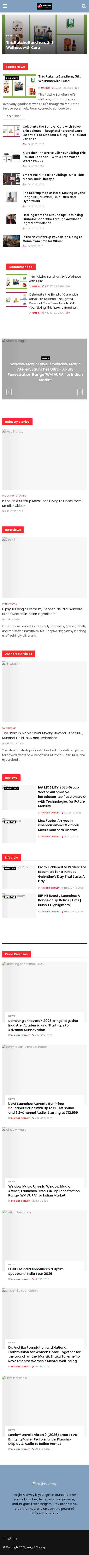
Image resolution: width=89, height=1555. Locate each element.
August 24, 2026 (34, 166)
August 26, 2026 (63, 87)
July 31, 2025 (71, 836)
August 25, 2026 (34, 144)
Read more (14, 116)
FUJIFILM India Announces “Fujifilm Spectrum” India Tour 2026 (36, 1271)
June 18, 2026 (41, 1279)
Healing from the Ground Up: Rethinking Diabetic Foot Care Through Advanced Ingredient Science (53, 219)
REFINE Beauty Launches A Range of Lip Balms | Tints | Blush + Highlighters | (59, 900)
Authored (9, 728)
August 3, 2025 (72, 812)
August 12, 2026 (43, 1118)
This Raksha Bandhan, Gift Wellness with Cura (29, 45)
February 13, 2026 (74, 888)
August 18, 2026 (34, 246)
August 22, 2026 (34, 184)
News (45, 358)
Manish (45, 87)
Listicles (12, 78)
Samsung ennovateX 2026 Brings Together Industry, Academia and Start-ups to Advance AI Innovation (43, 1025)
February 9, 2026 (73, 911)
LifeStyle (10, 822)
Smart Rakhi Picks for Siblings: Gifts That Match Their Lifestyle (53, 177)
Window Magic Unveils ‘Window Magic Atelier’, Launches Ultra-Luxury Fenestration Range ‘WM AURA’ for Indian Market (45, 371)
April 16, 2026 (42, 1449)
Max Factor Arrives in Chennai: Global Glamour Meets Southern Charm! (58, 825)
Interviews (9, 604)
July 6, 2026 (41, 1201)
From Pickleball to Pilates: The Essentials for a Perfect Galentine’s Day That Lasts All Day (62, 874)
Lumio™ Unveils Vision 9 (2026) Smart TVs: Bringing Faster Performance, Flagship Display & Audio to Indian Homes (42, 1439)
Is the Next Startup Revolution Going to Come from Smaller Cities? (52, 239)
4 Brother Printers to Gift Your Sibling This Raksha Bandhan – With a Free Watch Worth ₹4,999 (54, 157)
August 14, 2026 (43, 1035)
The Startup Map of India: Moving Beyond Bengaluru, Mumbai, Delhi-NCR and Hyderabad (54, 197)
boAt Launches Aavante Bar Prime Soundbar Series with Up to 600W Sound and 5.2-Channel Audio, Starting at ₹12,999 (43, 1108)
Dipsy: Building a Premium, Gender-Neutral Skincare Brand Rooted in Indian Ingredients (42, 611)
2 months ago (46, 388)
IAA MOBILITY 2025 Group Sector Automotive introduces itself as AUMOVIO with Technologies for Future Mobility (62, 796)
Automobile (11, 789)
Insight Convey (50, 812)
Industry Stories (14, 496)
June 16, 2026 (41, 1366)
